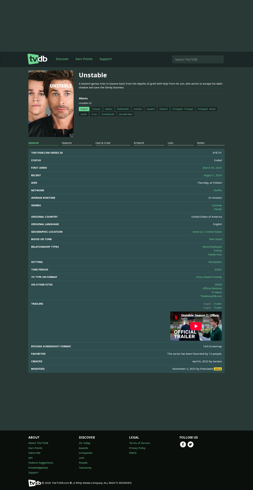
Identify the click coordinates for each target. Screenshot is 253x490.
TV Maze (216, 292)
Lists (81, 457)
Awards (83, 448)
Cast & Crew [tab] (103, 142)
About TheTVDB (38, 443)
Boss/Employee (212, 246)
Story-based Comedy (209, 277)
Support (105, 59)
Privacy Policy (137, 448)
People (83, 462)
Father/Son (215, 254)
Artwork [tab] (139, 142)
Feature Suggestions (40, 462)
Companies (85, 452)
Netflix (218, 190)
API (30, 457)
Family (218, 209)
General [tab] (33, 142)
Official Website (212, 288)
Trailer (218, 303)
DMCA (133, 452)
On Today (84, 443)
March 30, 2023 (212, 167)
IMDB (218, 284)
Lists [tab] (170, 142)
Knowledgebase (38, 467)
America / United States (207, 231)
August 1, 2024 (213, 175)
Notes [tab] (200, 142)
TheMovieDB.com (211, 296)
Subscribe (34, 452)
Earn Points (84, 59)
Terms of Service (139, 443)
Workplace (215, 262)
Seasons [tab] (67, 142)
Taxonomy (85, 467)
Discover (62, 59)
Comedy (217, 205)
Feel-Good (215, 239)
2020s (218, 269)
